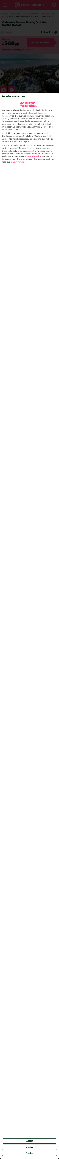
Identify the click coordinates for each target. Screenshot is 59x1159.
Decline (29, 1153)
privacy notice (17, 162)
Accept (29, 1141)
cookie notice (34, 156)
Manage (29, 1147)
